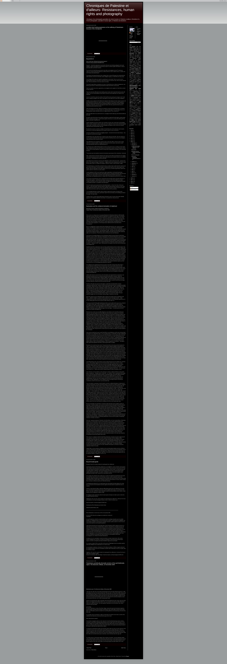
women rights (139, 122)
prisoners (139, 108)
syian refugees (135, 115)
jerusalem (136, 97)
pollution (130, 108)
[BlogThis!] (96, 53)
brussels (139, 77)
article (139, 67)
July (132, 166)
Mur (136, 101)
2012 (132, 136)
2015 (132, 132)
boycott (130, 77)
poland (139, 107)
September (134, 163)
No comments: (90, 53)
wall (138, 121)
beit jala (133, 71)
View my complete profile (131, 36)
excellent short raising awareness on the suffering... (136, 147)
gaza (132, 95)
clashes (130, 81)
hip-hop (132, 96)
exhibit (138, 92)
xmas (132, 123)
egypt (130, 92)
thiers (131, 117)
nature (130, 103)
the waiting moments (138, 116)
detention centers (135, 90)
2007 (132, 179)
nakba (138, 102)
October (133, 161)
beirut (130, 71)
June (133, 168)
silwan (132, 114)
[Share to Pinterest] (99, 53)
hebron (139, 95)
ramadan (134, 110)
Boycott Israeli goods (92, 461)
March (133, 172)
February (133, 174)
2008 (132, 178)
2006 (132, 181)
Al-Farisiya (137, 66)
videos (132, 120)
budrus (135, 78)
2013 (130, 64)
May (133, 169)
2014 (132, 133)
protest (132, 109)
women (133, 122)
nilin (134, 103)
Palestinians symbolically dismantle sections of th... (136, 158)
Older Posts (123, 647)
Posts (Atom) (93, 649)
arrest (135, 67)
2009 (132, 141)
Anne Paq (132, 33)
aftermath (131, 65)
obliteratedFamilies (132, 106)
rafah (130, 110)
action (134, 64)
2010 (132, 140)
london (134, 100)
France (139, 93)
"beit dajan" (136, 47)
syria (140, 115)
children (138, 80)
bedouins (137, 69)
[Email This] (94, 53)
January (133, 176)
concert (139, 81)
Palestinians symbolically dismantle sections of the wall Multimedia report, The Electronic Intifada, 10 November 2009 (105, 563)
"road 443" (137, 60)
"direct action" (135, 52)
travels (134, 117)
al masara (132, 66)
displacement (135, 91)
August (133, 164)
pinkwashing (135, 107)
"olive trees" (131, 57)
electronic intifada (139, 34)
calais (139, 78)
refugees (139, 110)
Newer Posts (89, 647)
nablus (135, 102)
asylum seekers (135, 68)
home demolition (137, 96)
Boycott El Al (90, 59)
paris (131, 107)
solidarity (136, 114)
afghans (138, 64)
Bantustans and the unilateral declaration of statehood (101, 206)
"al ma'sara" (132, 46)
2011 (132, 138)
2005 (132, 182)
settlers (134, 113)
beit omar (139, 71)
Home (106, 647)
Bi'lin (132, 74)
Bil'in (130, 75)
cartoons (134, 79)
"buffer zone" (136, 48)
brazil (135, 77)
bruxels (132, 78)
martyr (137, 100)
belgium (132, 72)
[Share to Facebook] (98, 53)
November (134, 144)
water (130, 122)
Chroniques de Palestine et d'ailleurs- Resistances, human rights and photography (110, 10)
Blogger (127, 656)
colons (135, 81)
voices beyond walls (135, 120)
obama (138, 103)
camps (130, 79)
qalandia (137, 109)
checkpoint (133, 80)
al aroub (139, 65)
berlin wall (131, 73)
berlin (138, 72)
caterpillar (139, 79)
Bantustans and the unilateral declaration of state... (136, 152)
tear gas (132, 116)
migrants (131, 101)
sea (130, 113)
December (134, 143)
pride (134, 108)
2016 (132, 130)
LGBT (130, 100)
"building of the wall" (133, 50)
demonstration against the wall (135, 87)
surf (131, 115)
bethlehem (138, 73)
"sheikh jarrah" (132, 61)
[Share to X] (97, 53)
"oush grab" (139, 57)
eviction (134, 92)
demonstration (133, 85)
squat (140, 114)
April (133, 171)
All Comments (133, 189)
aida (135, 65)
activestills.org (138, 32)
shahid (139, 113)
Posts (132, 187)
